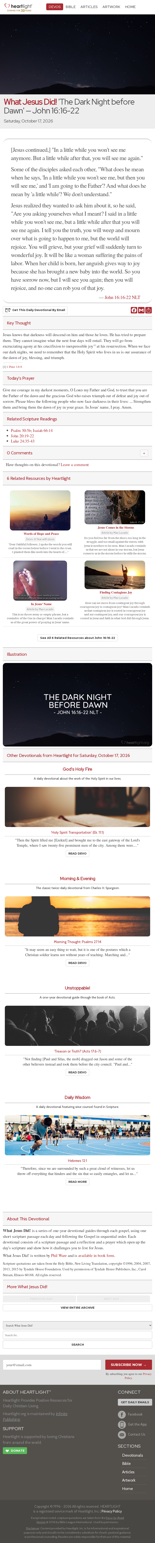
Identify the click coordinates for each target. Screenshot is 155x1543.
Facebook (135, 1414)
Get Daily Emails (135, 1402)
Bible (71, 6)
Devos (55, 6)
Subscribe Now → (129, 1365)
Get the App (137, 1424)
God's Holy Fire (77, 769)
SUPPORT (13, 1429)
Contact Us (136, 1434)
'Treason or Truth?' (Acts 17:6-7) (77, 1051)
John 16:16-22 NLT (122, 297)
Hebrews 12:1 (77, 1161)
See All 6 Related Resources (77, 638)
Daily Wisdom (77, 1097)
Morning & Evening (77, 878)
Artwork (111, 6)
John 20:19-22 (22, 436)
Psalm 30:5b (21, 430)
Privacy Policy (112, 1511)
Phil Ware (59, 1255)
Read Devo (77, 853)
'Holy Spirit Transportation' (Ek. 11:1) (77, 832)
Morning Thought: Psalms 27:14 (77, 942)
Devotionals (132, 1455)
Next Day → (113, 1299)
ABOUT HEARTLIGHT (27, 1392)
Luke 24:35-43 (22, 441)
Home (127, 1488)
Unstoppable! (77, 988)
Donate (14, 1450)
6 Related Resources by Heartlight (39, 478)
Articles (89, 6)
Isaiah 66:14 (43, 430)
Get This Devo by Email (38, 310)
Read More (77, 1182)
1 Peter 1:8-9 (14, 367)
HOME (130, 6)
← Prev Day (39, 1299)
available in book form (96, 1255)
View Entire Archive (77, 1307)
